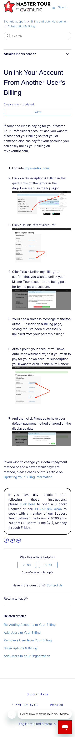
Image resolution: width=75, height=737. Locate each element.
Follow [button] (37, 111)
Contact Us (54, 585)
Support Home (37, 694)
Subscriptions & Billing (20, 648)
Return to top (13, 598)
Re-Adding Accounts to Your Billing (30, 625)
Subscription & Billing (21, 26)
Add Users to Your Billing (22, 633)
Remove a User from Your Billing (28, 640)
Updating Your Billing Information (28, 477)
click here (27, 504)
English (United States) (36, 724)
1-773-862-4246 (25, 705)
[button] (53, 7)
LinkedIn (18, 540)
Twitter (12, 540)
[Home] (27, 12)
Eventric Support (15, 21)
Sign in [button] (62, 7)
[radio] (26, 565)
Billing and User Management (50, 21)
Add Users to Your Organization (27, 656)
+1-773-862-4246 (48, 509)
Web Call (56, 705)
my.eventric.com (37, 168)
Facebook (6, 540)
